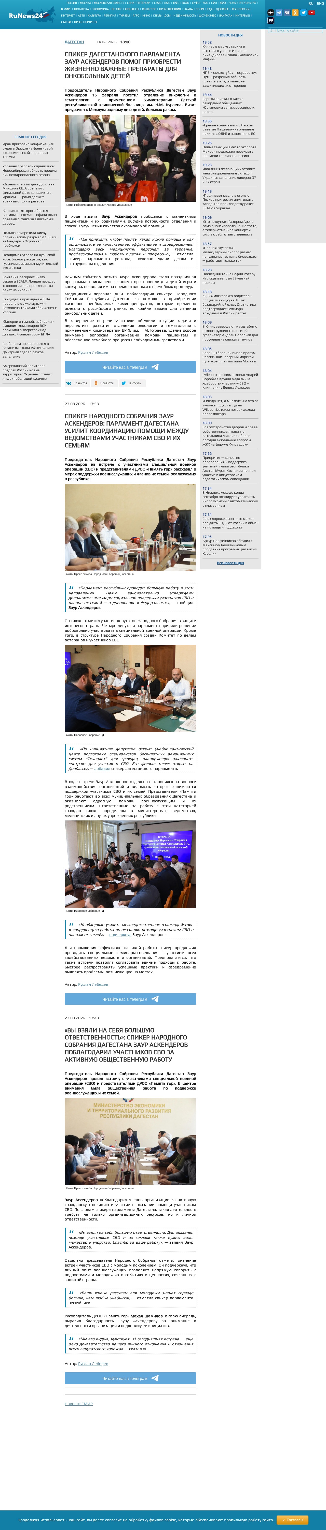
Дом (167, 15)
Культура (94, 15)
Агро (136, 15)
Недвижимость (184, 15)
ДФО (223, 2)
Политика (81, 9)
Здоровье (222, 9)
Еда (209, 9)
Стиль (157, 15)
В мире (66, 9)
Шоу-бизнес (207, 15)
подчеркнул (120, 934)
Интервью (242, 15)
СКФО (195, 2)
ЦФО (167, 2)
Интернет (68, 15)
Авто (81, 15)
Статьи (66, 21)
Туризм (124, 15)
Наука (188, 9)
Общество (149, 9)
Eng (320, 3)
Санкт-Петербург (139, 2)
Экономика (100, 9)
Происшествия (170, 9)
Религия (110, 15)
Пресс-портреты (85, 21)
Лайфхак (225, 15)
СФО (214, 2)
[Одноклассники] (104, 381)
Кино (146, 15)
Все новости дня (230, 563)
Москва (85, 2)
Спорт (200, 9)
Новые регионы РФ (242, 2)
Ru (311, 3)
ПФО (176, 2)
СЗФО (157, 2)
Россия (72, 2)
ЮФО (185, 2)
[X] (132, 381)
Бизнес (117, 9)
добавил (102, 768)
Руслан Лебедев (93, 352)
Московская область (109, 2)
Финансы (132, 9)
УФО (205, 2)
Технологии (241, 9)
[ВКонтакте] (76, 381)
